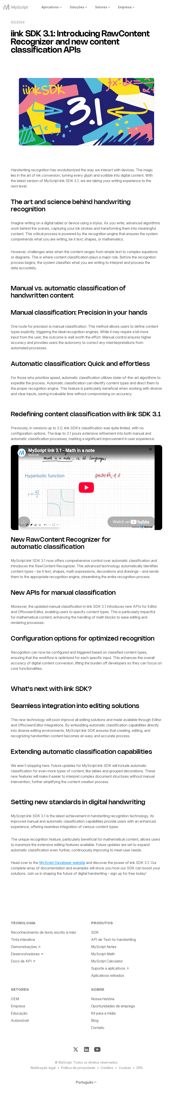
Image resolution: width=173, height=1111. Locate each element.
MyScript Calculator (107, 961)
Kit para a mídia (103, 1013)
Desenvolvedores (25, 954)
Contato (97, 1027)
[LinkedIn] (86, 1049)
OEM (15, 999)
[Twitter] (75, 1049)
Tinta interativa (23, 939)
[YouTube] (97, 1049)
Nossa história (102, 999)
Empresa (125, 7)
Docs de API (21, 961)
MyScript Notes (103, 946)
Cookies (125, 1068)
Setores (101, 7)
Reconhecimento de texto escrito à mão (43, 932)
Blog (94, 1020)
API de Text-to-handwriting (113, 939)
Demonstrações (24, 946)
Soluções (77, 7)
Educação (19, 1013)
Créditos (107, 1068)
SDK (95, 932)
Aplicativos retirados (107, 975)
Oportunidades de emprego (113, 1006)
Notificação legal (43, 1068)
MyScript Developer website (62, 862)
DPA (140, 1068)
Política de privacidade (78, 1068)
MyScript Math (103, 954)
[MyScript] (17, 7)
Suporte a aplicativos (108, 968)
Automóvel (20, 1020)
